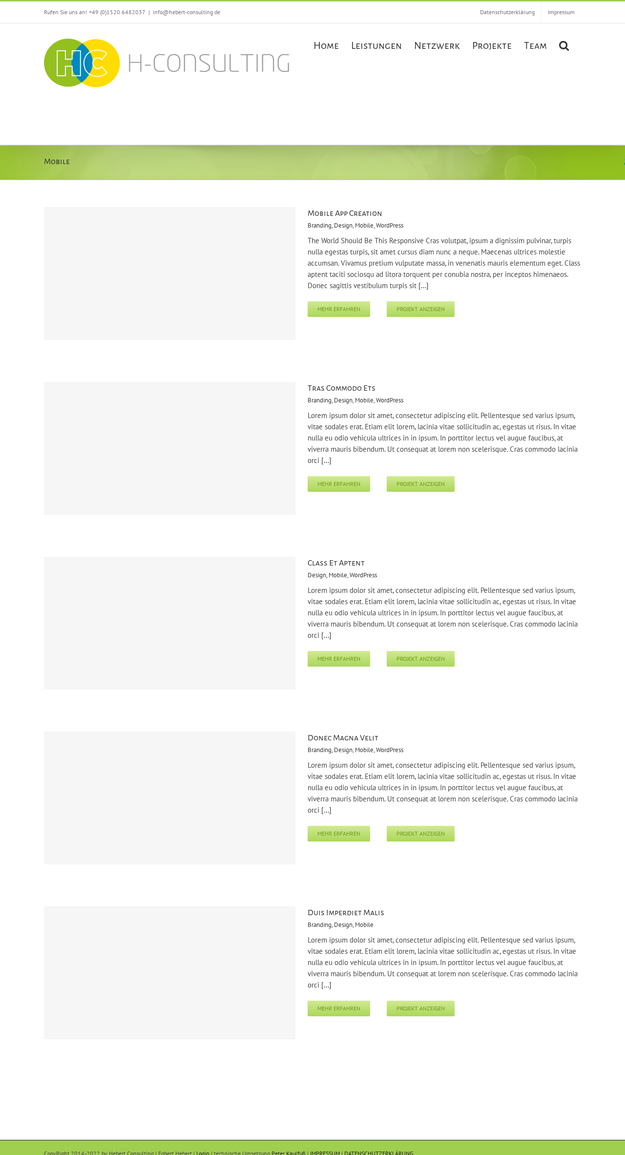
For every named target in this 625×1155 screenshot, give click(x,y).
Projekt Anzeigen (420, 309)
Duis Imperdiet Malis (346, 912)
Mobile (364, 225)
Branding (320, 225)
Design (343, 225)
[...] (423, 285)
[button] (564, 44)
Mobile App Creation (345, 213)
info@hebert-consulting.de (186, 12)
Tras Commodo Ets (341, 388)
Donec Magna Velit (343, 738)
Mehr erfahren (338, 309)
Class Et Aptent (336, 563)
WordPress (389, 225)
